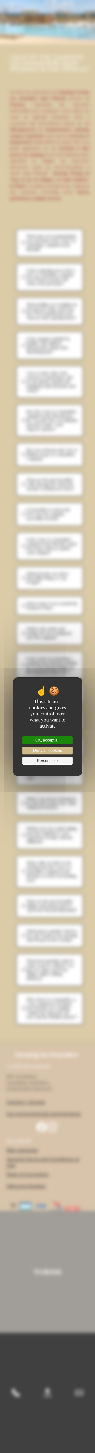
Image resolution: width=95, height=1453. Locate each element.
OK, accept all (47, 740)
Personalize (47, 761)
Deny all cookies (47, 750)
